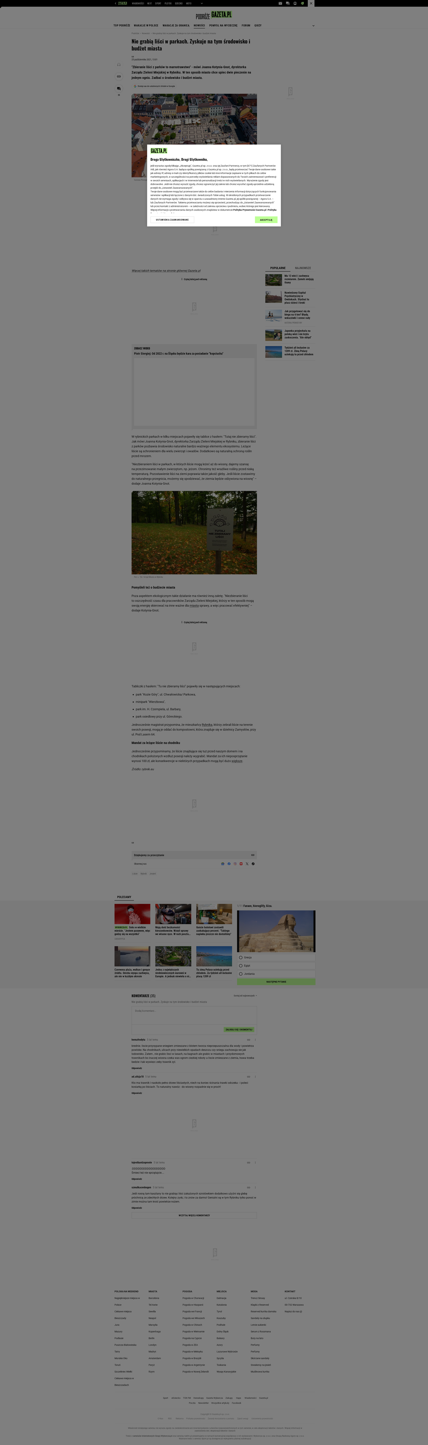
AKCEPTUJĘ (266, 220)
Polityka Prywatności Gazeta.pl (249, 210)
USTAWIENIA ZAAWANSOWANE (172, 219)
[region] (214, 185)
